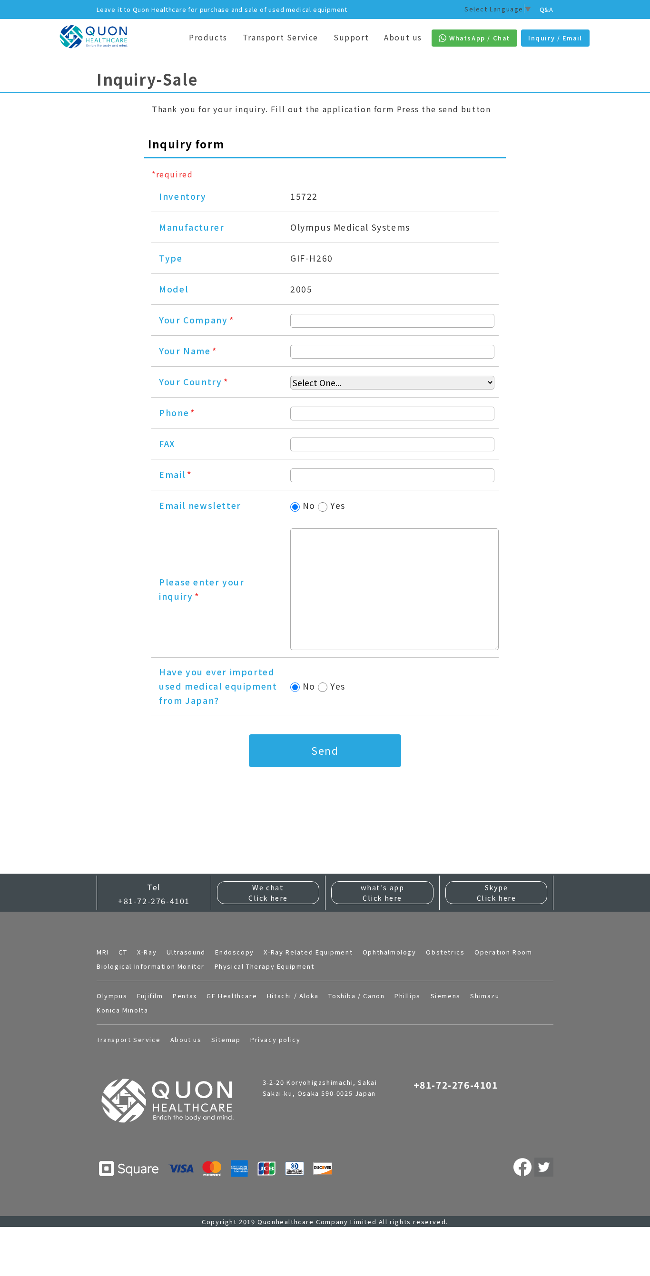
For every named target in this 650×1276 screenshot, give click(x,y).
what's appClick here (382, 892)
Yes (337, 505)
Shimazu (484, 995)
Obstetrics (445, 951)
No (309, 505)
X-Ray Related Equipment (308, 951)
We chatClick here (268, 892)
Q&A (546, 9)
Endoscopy (234, 951)
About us (403, 37)
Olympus (112, 995)
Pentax (185, 995)
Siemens (446, 995)
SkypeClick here (496, 892)
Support (351, 37)
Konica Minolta (122, 1009)
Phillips (407, 995)
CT (122, 951)
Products (208, 37)
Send (324, 750)
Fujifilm (150, 995)
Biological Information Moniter (151, 966)
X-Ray (147, 951)
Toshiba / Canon (356, 995)
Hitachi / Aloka (293, 995)
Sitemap (225, 1039)
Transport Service (280, 37)
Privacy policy (275, 1039)
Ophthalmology (389, 951)
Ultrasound (186, 951)
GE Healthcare (232, 995)
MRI (103, 951)
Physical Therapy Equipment (265, 966)
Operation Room (503, 951)
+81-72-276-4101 (154, 900)
